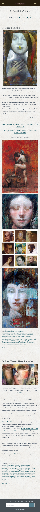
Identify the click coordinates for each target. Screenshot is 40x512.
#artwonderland (26, 468)
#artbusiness (17, 465)
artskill (31, 342)
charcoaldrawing (5, 476)
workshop (4, 479)
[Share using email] (27, 17)
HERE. (14, 453)
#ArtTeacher (13, 334)
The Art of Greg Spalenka (7, 344)
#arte (16, 333)
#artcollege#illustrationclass (8, 333)
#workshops (22, 474)
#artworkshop (30, 334)
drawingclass (13, 476)
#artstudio (8, 334)
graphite (32, 476)
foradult (28, 476)
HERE (20, 392)
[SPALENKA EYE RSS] (30, 17)
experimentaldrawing (21, 476)
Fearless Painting (11, 27)
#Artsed (3, 334)
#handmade (32, 471)
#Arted (19, 333)
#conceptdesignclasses (26, 470)
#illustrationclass (13, 473)
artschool (31, 474)
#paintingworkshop (25, 342)
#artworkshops (5, 336)
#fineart (9, 341)
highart (11, 477)
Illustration (16, 477)
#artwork (19, 334)
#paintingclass (27, 341)
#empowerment (5, 338)
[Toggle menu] (3, 3)
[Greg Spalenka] (20, 3)
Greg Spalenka (21, 509)
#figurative (4, 341)
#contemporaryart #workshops (25, 336)
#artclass (17, 331)
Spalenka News (29, 477)
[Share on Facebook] (15, 17)
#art (13, 331)
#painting (21, 341)
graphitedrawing (5, 477)
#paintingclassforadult (7, 342)
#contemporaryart (13, 336)
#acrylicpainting (8, 331)
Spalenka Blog (22, 477)
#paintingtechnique (16, 342)
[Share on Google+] (23, 17)
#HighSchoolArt (14, 341)
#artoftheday (31, 333)
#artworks (24, 334)
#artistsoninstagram (30, 467)
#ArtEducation (24, 333)
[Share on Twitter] (19, 17)
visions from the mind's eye (20, 344)
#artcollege (21, 331)
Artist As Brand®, (7, 422)
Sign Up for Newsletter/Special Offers (20, 501)
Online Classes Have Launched (18, 361)
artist (27, 474)
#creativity (27, 471)
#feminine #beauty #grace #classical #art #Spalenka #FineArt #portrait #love (19, 339)
